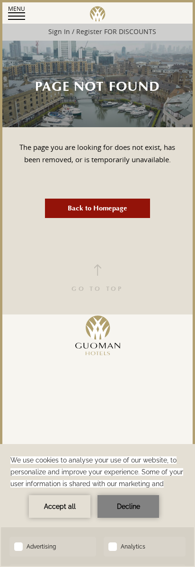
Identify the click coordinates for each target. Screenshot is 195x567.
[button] (16, 12)
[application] (97, 505)
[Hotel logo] (97, 365)
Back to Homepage (97, 208)
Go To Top (97, 289)
